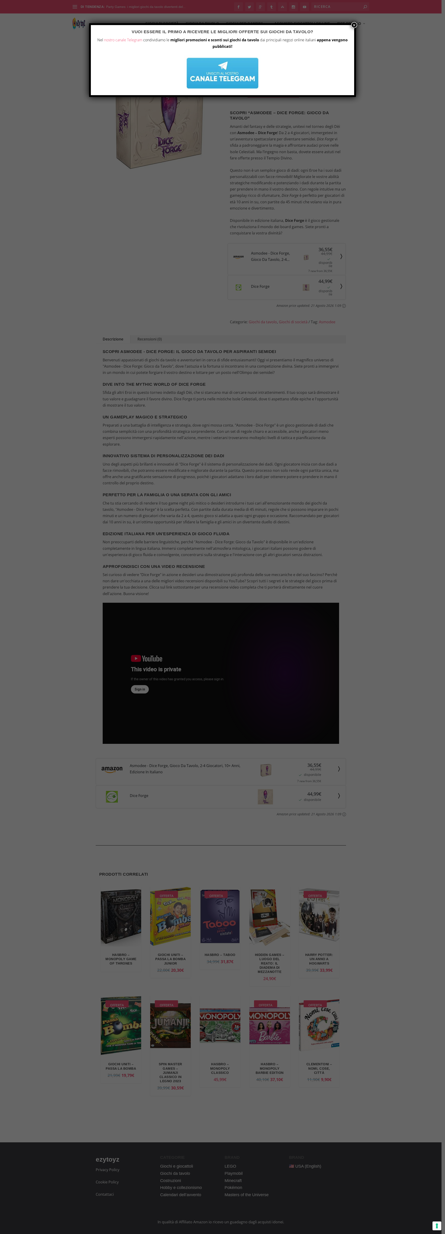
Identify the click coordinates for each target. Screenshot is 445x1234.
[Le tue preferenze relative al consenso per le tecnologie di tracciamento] (436, 1225)
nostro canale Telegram (123, 39)
